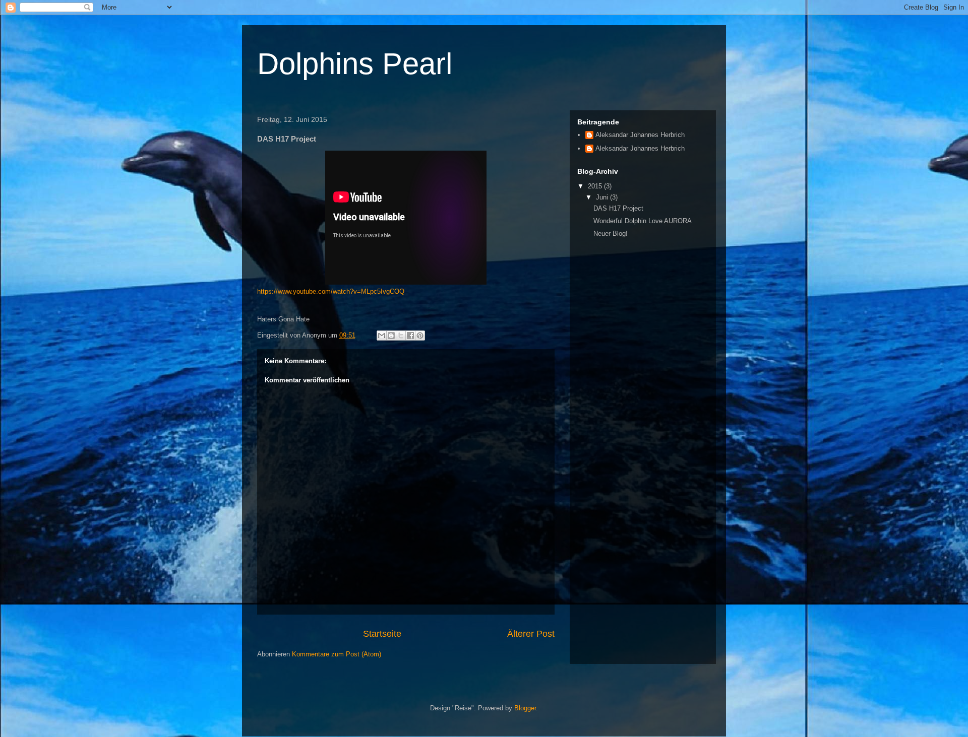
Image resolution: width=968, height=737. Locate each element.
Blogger (525, 708)
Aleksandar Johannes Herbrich (640, 135)
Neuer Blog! (610, 233)
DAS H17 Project (618, 208)
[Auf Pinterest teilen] (420, 335)
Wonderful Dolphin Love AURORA (642, 221)
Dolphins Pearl (354, 64)
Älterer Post (531, 634)
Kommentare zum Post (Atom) (336, 654)
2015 (596, 186)
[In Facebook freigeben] (410, 335)
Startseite (382, 634)
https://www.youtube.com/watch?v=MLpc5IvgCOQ (330, 291)
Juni (603, 197)
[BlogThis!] (391, 335)
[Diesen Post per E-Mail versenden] (382, 335)
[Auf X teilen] (401, 335)
